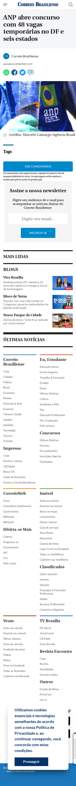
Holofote (8, 425)
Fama (6, 500)
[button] (34, 751)
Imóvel (46, 493)
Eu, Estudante (53, 359)
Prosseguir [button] (31, 761)
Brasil (6, 387)
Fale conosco (47, 425)
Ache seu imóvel (49, 500)
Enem (43, 388)
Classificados (52, 567)
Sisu (42, 409)
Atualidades (47, 669)
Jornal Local (47, 633)
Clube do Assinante (14, 477)
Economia (9, 393)
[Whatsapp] (6, 74)
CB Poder (45, 638)
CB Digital (9, 466)
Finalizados (46, 461)
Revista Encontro (56, 651)
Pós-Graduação (49, 420)
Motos (7, 660)
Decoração (46, 538)
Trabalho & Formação (52, 377)
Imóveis (44, 579)
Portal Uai (45, 694)
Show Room (46, 532)
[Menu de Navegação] (5, 5)
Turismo (8, 435)
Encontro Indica (49, 674)
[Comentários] (31, 74)
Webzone (8, 516)
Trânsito (8, 441)
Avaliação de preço (14, 649)
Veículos (44, 585)
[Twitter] (22, 74)
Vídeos (7, 654)
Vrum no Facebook (14, 665)
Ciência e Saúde (12, 414)
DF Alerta (45, 628)
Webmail (8, 522)
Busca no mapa (48, 511)
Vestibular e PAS (49, 404)
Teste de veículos (13, 644)
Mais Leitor (9, 563)
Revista (44, 663)
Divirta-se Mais (17, 529)
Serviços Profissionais (52, 604)
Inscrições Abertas (50, 456)
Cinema (7, 536)
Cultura (44, 399)
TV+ (5, 558)
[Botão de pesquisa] (71, 5)
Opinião (7, 419)
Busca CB (8, 471)
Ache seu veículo (12, 628)
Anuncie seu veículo (14, 633)
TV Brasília (50, 621)
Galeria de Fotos (49, 543)
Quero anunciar (49, 574)
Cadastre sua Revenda (16, 676)
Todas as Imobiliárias (52, 554)
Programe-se (10, 542)
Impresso (12, 448)
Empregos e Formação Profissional (53, 592)
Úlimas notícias (48, 522)
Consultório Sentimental (17, 506)
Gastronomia (10, 511)
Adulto (43, 599)
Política (7, 382)
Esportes (8, 409)
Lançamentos (47, 516)
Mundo (7, 398)
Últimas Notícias (49, 393)
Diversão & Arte (12, 403)
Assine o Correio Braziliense (19, 482)
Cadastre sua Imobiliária (54, 559)
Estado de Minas (49, 689)
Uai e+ (43, 699)
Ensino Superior (49, 372)
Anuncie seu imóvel (51, 506)
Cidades (8, 376)
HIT (5, 552)
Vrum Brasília (47, 644)
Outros (46, 682)
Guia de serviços (49, 527)
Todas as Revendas (14, 670)
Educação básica (49, 366)
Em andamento (48, 450)
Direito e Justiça (12, 461)
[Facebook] (14, 74)
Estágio (44, 382)
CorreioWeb (14, 493)
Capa (6, 371)
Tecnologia (9, 430)
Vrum (8, 621)
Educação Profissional (52, 415)
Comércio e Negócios (52, 609)
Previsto (44, 445)
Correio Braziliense (13, 362)
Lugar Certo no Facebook (54, 549)
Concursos (50, 433)
